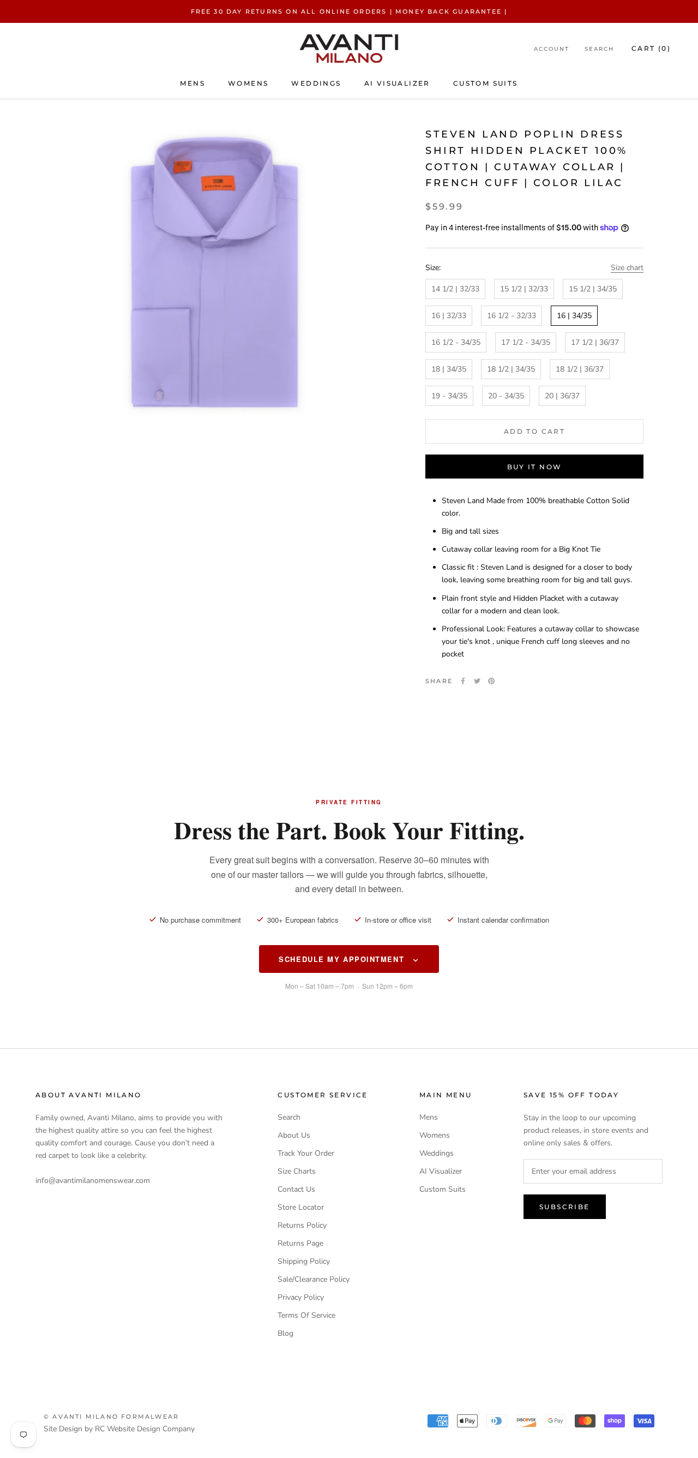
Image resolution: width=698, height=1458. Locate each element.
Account (551, 49)
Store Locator (301, 1207)
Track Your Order (306, 1153)
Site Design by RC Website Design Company (119, 1429)
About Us (294, 1135)
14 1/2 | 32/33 (455, 288)
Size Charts (297, 1171)
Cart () (651, 49)
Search (599, 49)
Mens (192, 83)
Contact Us (296, 1189)
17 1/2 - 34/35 (525, 342)
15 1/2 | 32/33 (524, 288)
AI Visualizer (397, 83)
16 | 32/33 (448, 315)
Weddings (316, 83)
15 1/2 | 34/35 (593, 288)
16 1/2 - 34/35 (455, 342)
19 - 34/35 (449, 396)
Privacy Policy (301, 1297)
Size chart (627, 267)
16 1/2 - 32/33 (511, 315)
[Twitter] (477, 681)
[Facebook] (463, 681)
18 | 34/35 (448, 369)
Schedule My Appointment (343, 959)
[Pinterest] (491, 681)
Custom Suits (485, 83)
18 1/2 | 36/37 (580, 369)
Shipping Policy (304, 1261)
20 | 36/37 (562, 396)
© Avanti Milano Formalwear (111, 1416)
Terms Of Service (306, 1315)
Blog (285, 1333)
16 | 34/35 (574, 315)
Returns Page (300, 1243)
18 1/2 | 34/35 (511, 369)
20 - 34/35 (506, 396)
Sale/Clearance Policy (314, 1279)
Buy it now (534, 467)
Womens (248, 83)
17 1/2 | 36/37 (595, 342)
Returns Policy (302, 1225)
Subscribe (564, 1207)
